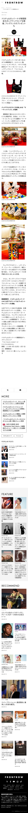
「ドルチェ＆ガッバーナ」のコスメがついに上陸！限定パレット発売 (14, 420)
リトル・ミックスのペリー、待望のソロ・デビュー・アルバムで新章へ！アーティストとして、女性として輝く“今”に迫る (7, 569)
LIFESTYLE (17, 786)
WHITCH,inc (17, 811)
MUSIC (22, 785)
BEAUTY (13, 785)
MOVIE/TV (18, 785)
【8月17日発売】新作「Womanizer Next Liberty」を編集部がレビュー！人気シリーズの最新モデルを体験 (14, 427)
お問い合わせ (10, 789)
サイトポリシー (11, 788)
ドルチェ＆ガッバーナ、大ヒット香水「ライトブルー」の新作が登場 (14, 403)
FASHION (8, 785)
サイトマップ (16, 789)
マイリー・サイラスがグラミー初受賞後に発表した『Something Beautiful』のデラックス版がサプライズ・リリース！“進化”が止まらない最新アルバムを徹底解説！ (20, 571)
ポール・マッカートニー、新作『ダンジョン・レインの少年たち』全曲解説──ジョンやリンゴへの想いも (7, 542)
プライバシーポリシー (19, 788)
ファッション (9, 8)
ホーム (3, 8)
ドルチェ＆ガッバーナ (7, 436)
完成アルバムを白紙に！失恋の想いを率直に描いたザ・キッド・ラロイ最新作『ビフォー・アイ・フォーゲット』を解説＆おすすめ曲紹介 (20, 543)
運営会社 (5, 788)
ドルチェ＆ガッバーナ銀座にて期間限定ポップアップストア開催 (14, 415)
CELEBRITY (7, 786)
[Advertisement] (14, 371)
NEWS (4, 785)
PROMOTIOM (5, 510)
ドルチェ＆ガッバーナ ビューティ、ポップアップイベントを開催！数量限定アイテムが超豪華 (14, 409)
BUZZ (21, 786)
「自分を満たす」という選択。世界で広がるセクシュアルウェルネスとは (20, 514)
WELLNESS (12, 786)
